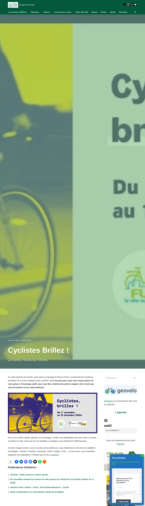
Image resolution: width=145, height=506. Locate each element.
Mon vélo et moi (30, 360)
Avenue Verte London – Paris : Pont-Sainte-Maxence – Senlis (39, 487)
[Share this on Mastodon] (26, 462)
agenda (120, 444)
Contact (103, 12)
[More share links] (44, 462)
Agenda (94, 12)
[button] (27, 12)
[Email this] (35, 462)
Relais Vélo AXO (82, 12)
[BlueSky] (30, 462)
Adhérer (113, 12)
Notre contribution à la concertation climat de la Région (37, 492)
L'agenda (120, 412)
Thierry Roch (16, 360)
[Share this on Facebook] (16, 462)
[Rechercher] (135, 12)
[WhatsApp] (40, 462)
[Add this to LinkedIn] (21, 462)
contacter (55, 455)
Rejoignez (108, 401)
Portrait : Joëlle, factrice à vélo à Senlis (29, 475)
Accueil (10, 340)
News (17, 340)
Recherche (123, 12)
